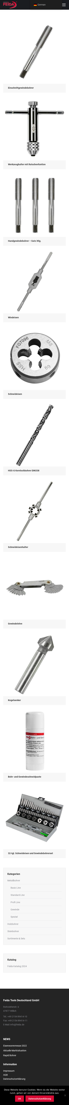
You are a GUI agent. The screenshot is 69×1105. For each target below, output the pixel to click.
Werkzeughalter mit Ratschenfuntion (27, 164)
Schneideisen (15, 394)
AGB (5, 1075)
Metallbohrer (13, 880)
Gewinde (15, 909)
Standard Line (18, 895)
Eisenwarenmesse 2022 (15, 1045)
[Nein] (65, 1095)
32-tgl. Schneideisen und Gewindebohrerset (30, 853)
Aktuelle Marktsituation (14, 1050)
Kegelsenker (14, 700)
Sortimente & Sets (16, 938)
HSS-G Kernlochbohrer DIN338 (23, 470)
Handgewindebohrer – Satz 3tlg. (24, 241)
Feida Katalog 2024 (17, 966)
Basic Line (16, 887)
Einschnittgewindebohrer (21, 88)
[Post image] (34, 52)
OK (19, 1098)
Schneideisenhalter (18, 547)
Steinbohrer (13, 931)
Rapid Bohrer (9, 1055)
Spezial (14, 916)
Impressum (8, 1071)
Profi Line (15, 902)
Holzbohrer (12, 924)
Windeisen (13, 317)
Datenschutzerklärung (14, 1079)
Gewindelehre (15, 623)
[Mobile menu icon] (64, 5)
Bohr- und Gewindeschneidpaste (24, 776)
